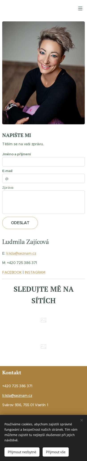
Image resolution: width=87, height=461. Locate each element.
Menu (80, 8)
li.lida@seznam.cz (21, 253)
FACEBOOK (11, 272)
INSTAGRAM (35, 272)
